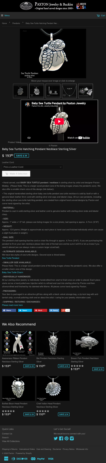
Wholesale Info (82, 449)
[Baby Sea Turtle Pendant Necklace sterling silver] (20, 91)
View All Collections (11, 441)
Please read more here (12, 304)
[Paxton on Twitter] (56, 439)
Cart (103, 15)
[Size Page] (53, 91)
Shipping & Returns (10, 449)
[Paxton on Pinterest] (66, 439)
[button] (77, 365)
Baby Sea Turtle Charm (12, 272)
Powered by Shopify (24, 453)
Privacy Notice (68, 449)
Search (5, 437)
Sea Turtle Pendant (10, 257)
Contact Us (7, 433)
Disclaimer (57, 449)
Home (4, 23)
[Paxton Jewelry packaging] (85, 91)
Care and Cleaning (43, 449)
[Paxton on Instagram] (72, 439)
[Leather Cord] (69, 91)
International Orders (27, 449)
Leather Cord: (8, 162)
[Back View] (36, 91)
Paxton (11, 453)
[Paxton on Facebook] (61, 439)
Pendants (16, 23)
